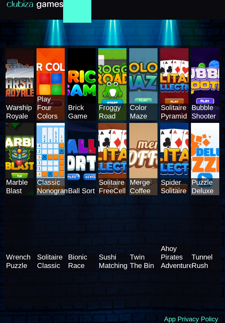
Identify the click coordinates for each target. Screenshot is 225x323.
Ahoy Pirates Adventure (177, 257)
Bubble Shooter (204, 111)
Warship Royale (19, 111)
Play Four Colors (47, 107)
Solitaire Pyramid (174, 111)
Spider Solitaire (173, 186)
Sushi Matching (113, 261)
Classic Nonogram (53, 186)
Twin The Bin (142, 261)
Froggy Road (110, 111)
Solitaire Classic (50, 261)
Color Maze (138, 111)
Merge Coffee (140, 186)
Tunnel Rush (202, 261)
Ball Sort (81, 191)
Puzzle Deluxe (202, 186)
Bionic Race (77, 261)
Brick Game (77, 111)
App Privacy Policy (191, 319)
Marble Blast (17, 186)
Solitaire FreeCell (112, 186)
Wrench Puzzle (18, 261)
